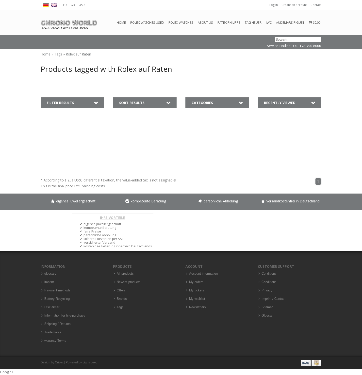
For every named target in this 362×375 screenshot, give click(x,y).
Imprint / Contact (273, 299)
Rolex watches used (147, 22)
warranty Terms (55, 340)
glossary (50, 273)
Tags (58, 54)
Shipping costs (93, 186)
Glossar (267, 315)
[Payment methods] (311, 362)
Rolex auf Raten (78, 54)
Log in (273, 5)
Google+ (7, 372)
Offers (121, 290)
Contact (316, 5)
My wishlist (197, 299)
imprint (49, 282)
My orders (196, 282)
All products (125, 273)
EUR (65, 5)
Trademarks (52, 332)
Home (121, 22)
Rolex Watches (180, 22)
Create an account (294, 5)
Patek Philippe (228, 22)
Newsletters (197, 307)
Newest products (129, 282)
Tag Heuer (253, 22)
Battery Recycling (57, 299)
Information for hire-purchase (64, 315)
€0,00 (316, 22)
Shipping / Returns (57, 324)
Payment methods (57, 290)
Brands (122, 299)
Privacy (267, 290)
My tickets (196, 290)
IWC (269, 22)
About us (205, 22)
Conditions (269, 273)
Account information (203, 273)
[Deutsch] (46, 4)
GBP (74, 5)
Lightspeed (90, 362)
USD (82, 5)
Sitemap (267, 307)
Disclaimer (51, 307)
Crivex (59, 362)
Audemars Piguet (290, 22)
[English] (54, 4)
